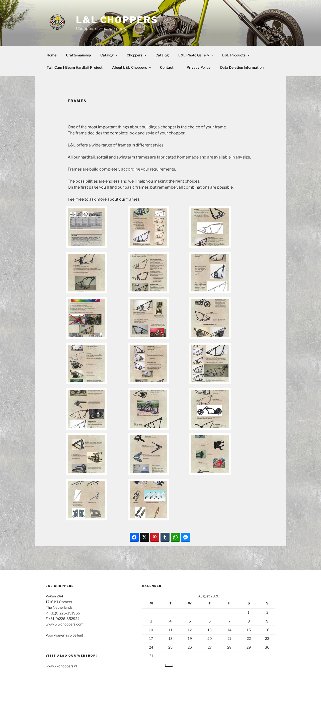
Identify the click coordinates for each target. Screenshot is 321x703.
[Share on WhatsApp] (175, 537)
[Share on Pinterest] (154, 537)
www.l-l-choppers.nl (61, 666)
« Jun (169, 664)
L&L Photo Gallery (193, 55)
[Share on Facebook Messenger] (185, 537)
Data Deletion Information (242, 67)
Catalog (107, 55)
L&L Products (234, 55)
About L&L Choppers (129, 67)
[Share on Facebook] (134, 537)
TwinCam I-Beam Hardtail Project (75, 67)
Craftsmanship (78, 55)
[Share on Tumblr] (165, 537)
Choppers (134, 55)
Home (51, 55)
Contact (167, 67)
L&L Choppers (117, 19)
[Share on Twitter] (144, 537)
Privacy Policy (199, 67)
